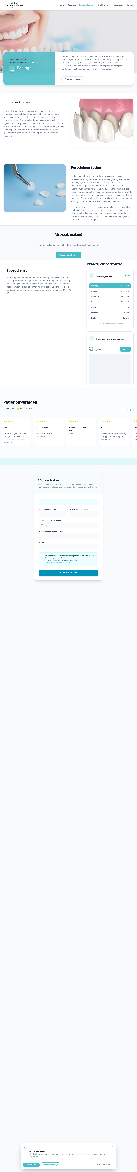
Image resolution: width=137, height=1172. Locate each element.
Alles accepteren (31, 1165)
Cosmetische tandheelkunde (19, 62)
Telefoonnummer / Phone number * (52, 531)
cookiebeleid (33, 1156)
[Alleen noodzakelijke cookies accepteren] (112, 1146)
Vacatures (118, 5)
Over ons (72, 5)
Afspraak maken (74, 79)
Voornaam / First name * (48, 509)
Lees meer (7, 442)
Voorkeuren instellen (104, 1165)
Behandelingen (86, 5)
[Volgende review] (131, 410)
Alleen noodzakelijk (50, 1165)
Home (61, 5)
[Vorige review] (124, 410)
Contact (130, 5)
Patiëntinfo (103, 5)
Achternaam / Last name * (80, 509)
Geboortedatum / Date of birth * (51, 520)
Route (124, 349)
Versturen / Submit (68, 573)
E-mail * (42, 542)
